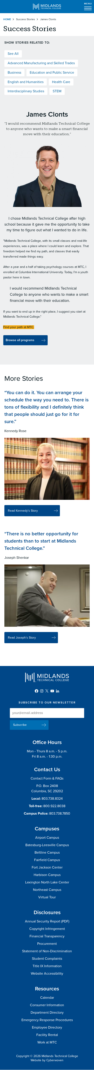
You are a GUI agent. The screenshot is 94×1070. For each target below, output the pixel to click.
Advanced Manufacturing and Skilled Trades (41, 63)
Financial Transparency (47, 936)
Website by (47, 1060)
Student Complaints (47, 958)
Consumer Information (47, 1005)
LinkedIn (57, 691)
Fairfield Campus (47, 860)
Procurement (47, 944)
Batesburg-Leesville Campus (47, 845)
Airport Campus (47, 837)
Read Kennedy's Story (23, 511)
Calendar (47, 997)
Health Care (61, 82)
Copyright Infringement (47, 929)
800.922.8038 (54, 806)
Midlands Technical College (47, 6)
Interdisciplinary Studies (26, 91)
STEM (57, 91)
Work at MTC (47, 1042)
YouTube (52, 691)
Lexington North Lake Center (47, 882)
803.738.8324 (52, 798)
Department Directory (47, 1012)
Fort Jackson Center (47, 867)
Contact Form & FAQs (47, 778)
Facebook (36, 691)
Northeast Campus (47, 890)
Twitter (47, 691)
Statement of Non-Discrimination (47, 951)
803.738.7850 (59, 813)
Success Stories (25, 19)
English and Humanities (26, 82)
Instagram (42, 691)
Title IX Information (47, 966)
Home (7, 19)
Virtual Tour (47, 897)
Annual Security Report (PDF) (47, 921)
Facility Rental (47, 1035)
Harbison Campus (47, 875)
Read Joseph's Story (22, 637)
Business (14, 72)
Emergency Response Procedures (47, 1020)
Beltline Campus (47, 852)
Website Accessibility (47, 973)
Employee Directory (47, 1027)
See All (13, 54)
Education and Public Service (52, 72)
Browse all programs (20, 340)
